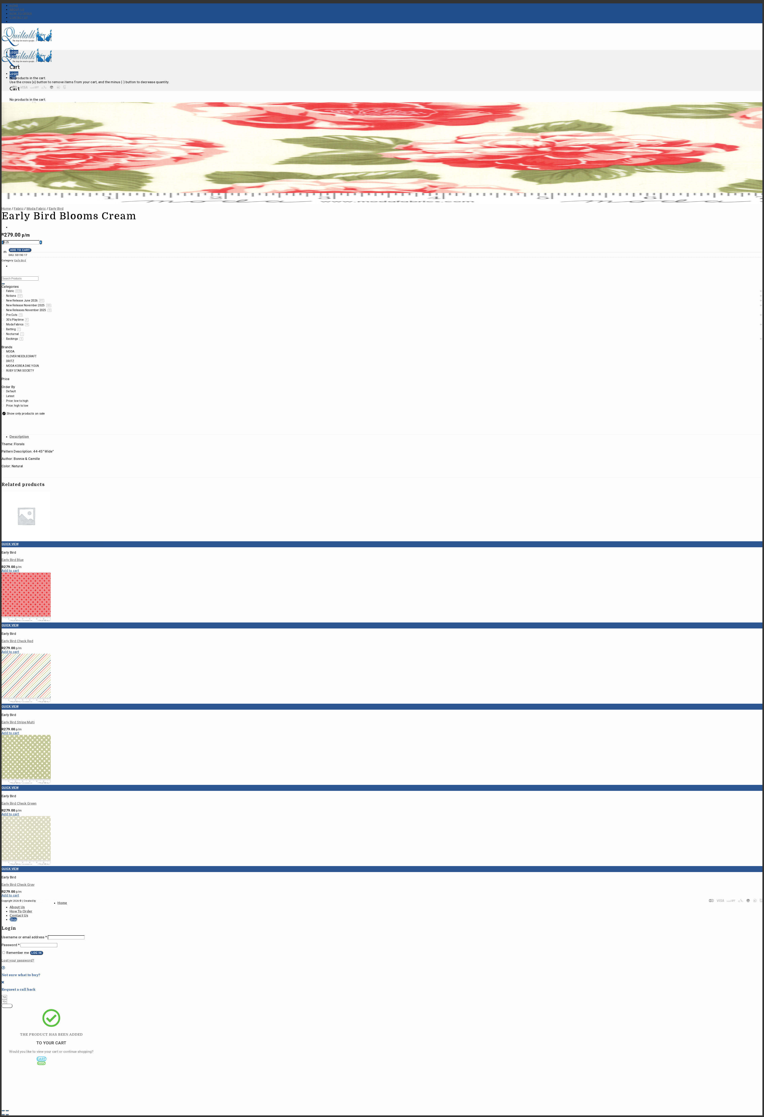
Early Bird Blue (13, 560)
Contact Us (19, 17)
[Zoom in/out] (7, 1110)
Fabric (18, 209)
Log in (36, 952)
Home (14, 5)
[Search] (3, 283)
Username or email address (24, 937)
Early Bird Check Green (19, 803)
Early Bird (56, 209)
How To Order (21, 13)
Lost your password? (18, 960)
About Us (17, 9)
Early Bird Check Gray (18, 885)
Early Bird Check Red (17, 641)
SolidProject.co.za (47, 900)
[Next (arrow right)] (7, 1114)
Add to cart (20, 250)
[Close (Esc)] (3, 1110)
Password (11, 945)
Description (19, 436)
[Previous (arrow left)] (3, 1114)
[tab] (386, 436)
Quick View (10, 544)
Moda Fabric (36, 209)
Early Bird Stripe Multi (18, 722)
